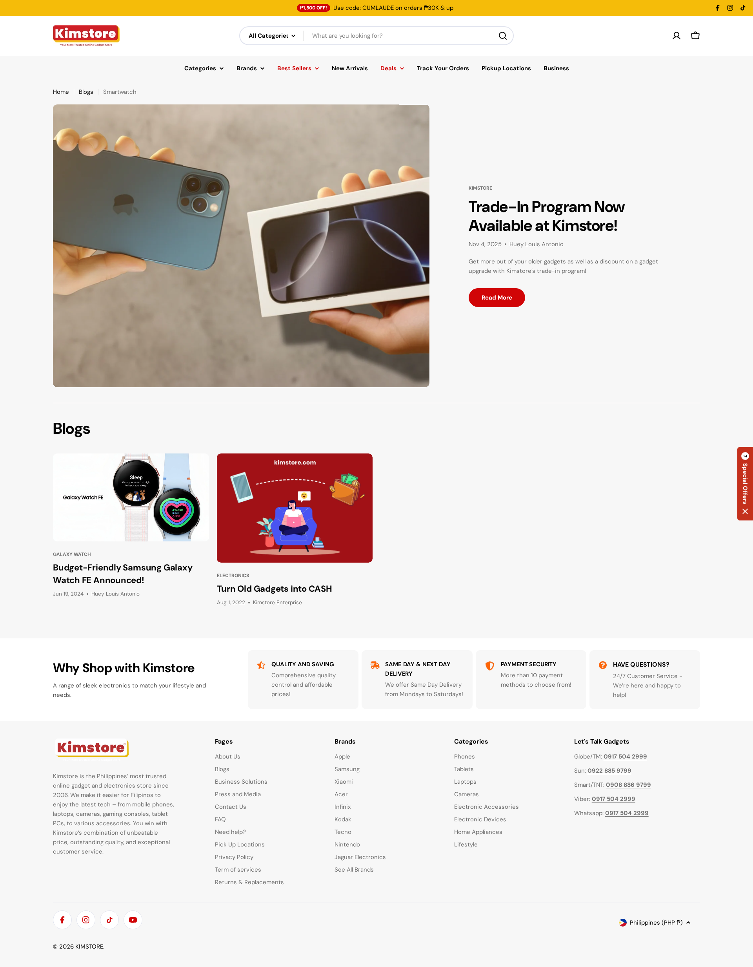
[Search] (502, 35)
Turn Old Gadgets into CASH (274, 588)
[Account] (676, 35)
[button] (745, 483)
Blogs (86, 92)
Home (61, 92)
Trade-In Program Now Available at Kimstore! (547, 216)
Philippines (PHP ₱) (656, 923)
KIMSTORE (89, 947)
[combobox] (376, 35)
